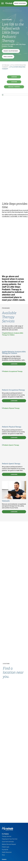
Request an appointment (11, 51)
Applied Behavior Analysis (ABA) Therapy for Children (14, 352)
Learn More (14, 364)
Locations (14, 81)
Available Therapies (14, 86)
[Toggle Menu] (2, 3)
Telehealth (6, 501)
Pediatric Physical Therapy (11, 427)
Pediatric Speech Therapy (11, 464)
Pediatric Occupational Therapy (13, 390)
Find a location (8, 56)
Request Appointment (20, 3)
